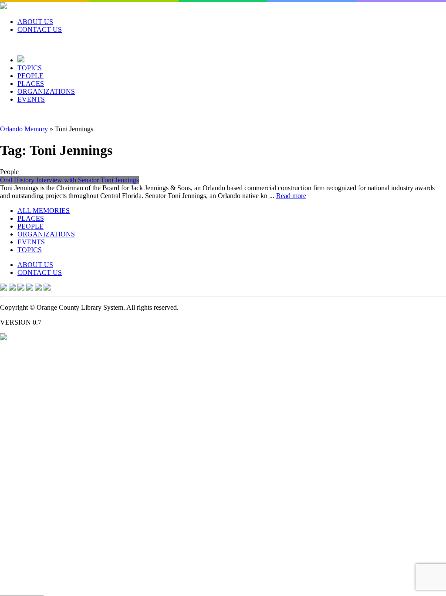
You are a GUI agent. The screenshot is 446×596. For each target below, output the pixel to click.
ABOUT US (35, 21)
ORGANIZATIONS (46, 91)
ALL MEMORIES (43, 210)
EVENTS (31, 99)
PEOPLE (30, 75)
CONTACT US (39, 29)
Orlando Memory (24, 129)
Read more (291, 195)
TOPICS (29, 68)
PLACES (30, 83)
